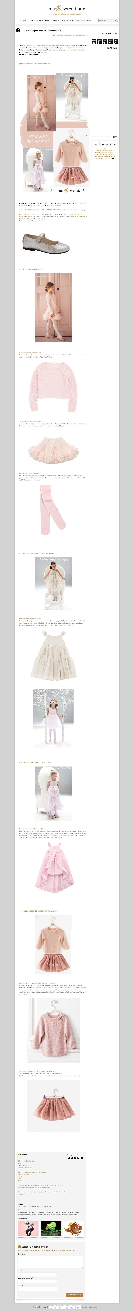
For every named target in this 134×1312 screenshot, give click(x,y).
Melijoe (69, 1212)
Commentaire (22, 1254)
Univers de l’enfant (67, 20)
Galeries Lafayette (60, 1212)
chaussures (47, 1212)
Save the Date (86, 20)
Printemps (27, 1214)
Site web (20, 1286)
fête (53, 1212)
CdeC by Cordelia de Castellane (34, 1212)
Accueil (23, 20)
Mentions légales (92, 1307)
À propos (32, 20)
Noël (73, 1212)
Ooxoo (77, 1212)
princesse (21, 1214)
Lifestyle (40, 20)
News (78, 20)
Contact (84, 1307)
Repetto (33, 1214)
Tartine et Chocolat (57, 1214)
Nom (19, 1271)
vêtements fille (72, 1214)
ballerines (21, 1212)
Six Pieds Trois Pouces (43, 1214)
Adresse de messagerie (25, 1278)
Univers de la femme (52, 20)
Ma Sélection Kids (69, 35)
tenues (65, 1214)
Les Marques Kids (58, 35)
